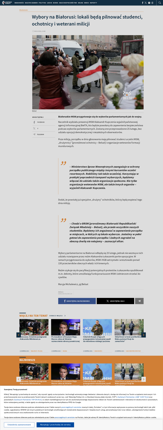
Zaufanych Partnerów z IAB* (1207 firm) (133, 397)
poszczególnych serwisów (71, 407)
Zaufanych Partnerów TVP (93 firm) (28, 400)
